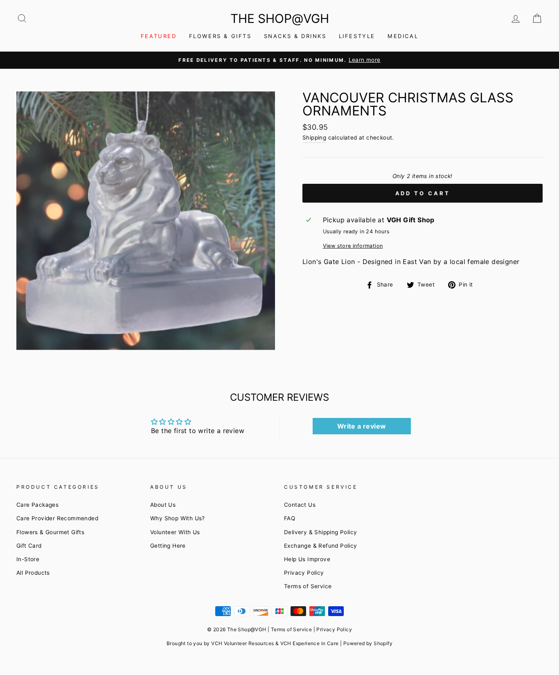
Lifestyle (357, 36)
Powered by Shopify (367, 643)
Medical (403, 36)
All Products (33, 572)
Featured (159, 36)
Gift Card (29, 545)
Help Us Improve (307, 559)
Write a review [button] (361, 426)
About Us (163, 504)
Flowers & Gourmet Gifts (50, 532)
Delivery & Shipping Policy (320, 532)
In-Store (27, 559)
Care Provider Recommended (57, 518)
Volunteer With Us (175, 532)
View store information (353, 246)
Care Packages (37, 504)
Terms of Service (307, 586)
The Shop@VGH (279, 18)
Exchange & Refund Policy (320, 545)
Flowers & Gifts (220, 36)
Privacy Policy (304, 572)
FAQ (289, 518)
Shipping (314, 137)
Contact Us (300, 504)
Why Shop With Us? (177, 518)
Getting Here (168, 545)
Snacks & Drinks (295, 36)
